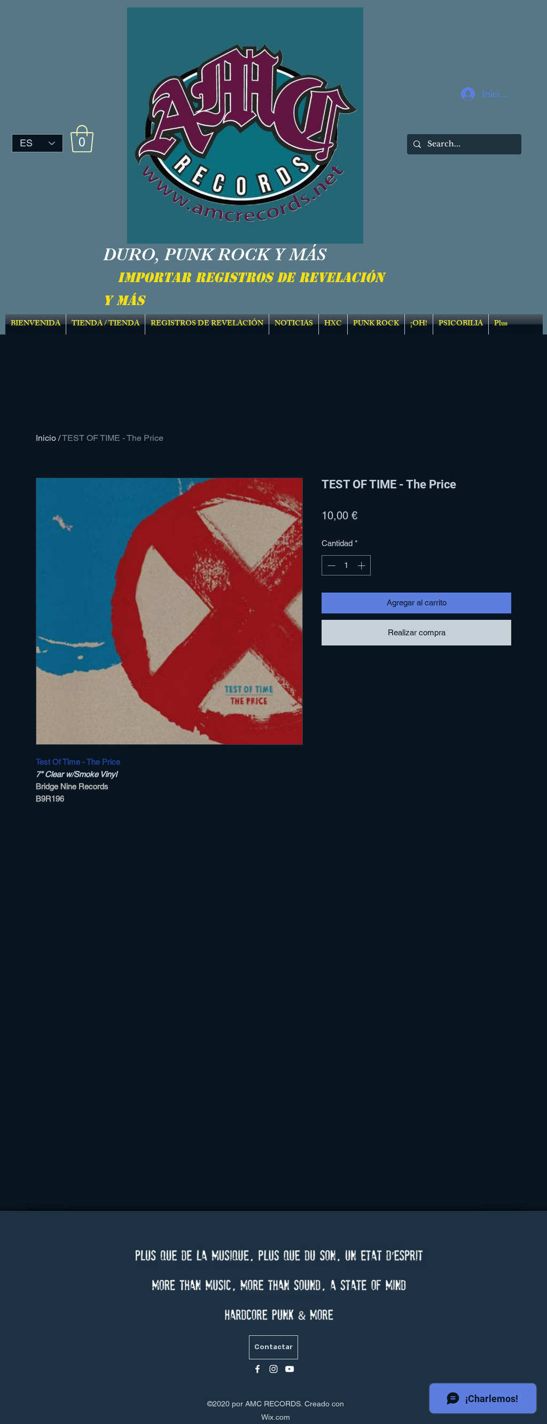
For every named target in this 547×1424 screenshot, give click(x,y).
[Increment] (362, 565)
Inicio (46, 438)
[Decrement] (330, 565)
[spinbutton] (346, 565)
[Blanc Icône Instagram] (273, 1369)
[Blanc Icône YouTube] (289, 1369)
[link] (82, 138)
